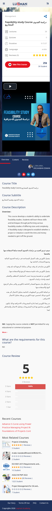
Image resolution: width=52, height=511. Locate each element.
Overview (5, 159)
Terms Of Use (24, 503)
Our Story (11, 503)
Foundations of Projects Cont (16, 431)
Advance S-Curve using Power (16, 424)
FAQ (34, 503)
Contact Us (44, 503)
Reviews (25, 159)
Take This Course (19, 64)
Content (15, 159)
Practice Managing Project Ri (16, 427)
